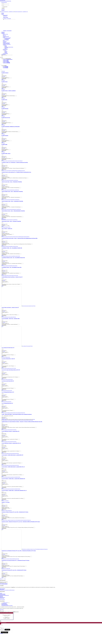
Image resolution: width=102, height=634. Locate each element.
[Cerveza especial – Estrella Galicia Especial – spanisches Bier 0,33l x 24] (52, 465)
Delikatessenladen (5, 17)
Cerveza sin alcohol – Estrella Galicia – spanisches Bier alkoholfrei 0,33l (13, 478)
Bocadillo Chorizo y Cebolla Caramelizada (9, 90)
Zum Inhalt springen (2, 0)
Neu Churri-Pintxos (4, 603)
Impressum (1, 596)
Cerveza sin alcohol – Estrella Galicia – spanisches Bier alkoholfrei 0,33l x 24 (14, 490)
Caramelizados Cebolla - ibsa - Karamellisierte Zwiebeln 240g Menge (10, 253)
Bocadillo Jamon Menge (5, 104)
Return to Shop (7, 629)
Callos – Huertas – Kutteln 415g (7, 228)
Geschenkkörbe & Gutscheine (7, 37)
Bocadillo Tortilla (4, 144)
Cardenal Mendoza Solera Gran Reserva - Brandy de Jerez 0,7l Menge (10, 284)
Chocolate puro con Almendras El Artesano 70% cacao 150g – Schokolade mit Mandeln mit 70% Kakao (19, 550)
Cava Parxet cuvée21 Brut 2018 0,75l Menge (7, 388)
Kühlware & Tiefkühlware (6, 42)
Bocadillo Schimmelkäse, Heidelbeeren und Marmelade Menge (9, 131)
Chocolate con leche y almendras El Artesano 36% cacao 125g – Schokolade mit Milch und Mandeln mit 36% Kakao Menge (17, 527)
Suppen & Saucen (5, 49)
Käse (3, 40)
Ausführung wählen (4, 419)
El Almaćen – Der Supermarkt (7, 30)
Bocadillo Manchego (5, 108)
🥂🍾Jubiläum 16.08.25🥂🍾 (5, 602)
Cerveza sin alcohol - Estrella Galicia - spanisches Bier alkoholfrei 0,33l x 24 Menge (12, 498)
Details (2, 79)
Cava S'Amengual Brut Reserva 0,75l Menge (7, 399)
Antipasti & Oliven (5, 34)
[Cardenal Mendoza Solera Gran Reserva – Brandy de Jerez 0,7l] (52, 275)
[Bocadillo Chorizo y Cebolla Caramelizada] (52, 89)
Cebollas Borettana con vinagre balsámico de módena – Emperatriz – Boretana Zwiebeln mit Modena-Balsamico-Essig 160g (22, 421)
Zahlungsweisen (2, 598)
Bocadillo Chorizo (4, 81)
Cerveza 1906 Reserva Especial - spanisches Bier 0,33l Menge (9, 439)
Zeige (5, 66)
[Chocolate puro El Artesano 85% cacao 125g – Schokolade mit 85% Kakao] (52, 568)
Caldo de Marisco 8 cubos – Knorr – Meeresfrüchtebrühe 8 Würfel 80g (13, 210)
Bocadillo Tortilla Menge (5, 149)
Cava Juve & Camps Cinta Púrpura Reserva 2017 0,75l (11, 369)
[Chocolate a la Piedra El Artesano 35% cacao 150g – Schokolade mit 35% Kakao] (52, 510)
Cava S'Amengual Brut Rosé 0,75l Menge (7, 410)
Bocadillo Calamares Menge (5, 77)
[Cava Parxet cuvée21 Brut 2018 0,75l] (52, 379)
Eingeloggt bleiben (4, 6)
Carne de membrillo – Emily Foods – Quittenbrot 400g (11, 318)
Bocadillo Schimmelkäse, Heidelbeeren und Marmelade (11, 126)
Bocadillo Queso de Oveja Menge (6, 122)
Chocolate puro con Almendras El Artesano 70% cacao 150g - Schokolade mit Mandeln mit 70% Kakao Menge (16, 556)
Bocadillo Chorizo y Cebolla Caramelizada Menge (8, 95)
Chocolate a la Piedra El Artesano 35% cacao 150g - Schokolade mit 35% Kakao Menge (13, 517)
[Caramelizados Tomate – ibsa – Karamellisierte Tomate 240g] (52, 265)
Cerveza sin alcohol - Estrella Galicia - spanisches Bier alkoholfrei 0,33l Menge (12, 486)
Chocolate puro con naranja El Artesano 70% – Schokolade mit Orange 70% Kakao (15, 560)
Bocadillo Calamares (5, 72)
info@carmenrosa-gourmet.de (3, 583)
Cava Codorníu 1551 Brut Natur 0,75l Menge (7, 354)
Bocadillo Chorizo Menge (5, 86)
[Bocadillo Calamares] (52, 71)
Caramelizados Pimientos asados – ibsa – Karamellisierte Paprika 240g (13, 257)
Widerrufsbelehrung (2, 597)
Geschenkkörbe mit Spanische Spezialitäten (7, 605)
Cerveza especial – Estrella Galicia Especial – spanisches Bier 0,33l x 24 (13, 466)
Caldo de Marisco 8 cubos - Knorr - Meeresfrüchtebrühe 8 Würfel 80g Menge (11, 216)
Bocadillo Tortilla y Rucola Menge (6, 158)
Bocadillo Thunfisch (5, 135)
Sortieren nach (7, 59)
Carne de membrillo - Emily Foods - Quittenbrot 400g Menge (9, 324)
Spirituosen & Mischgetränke (7, 44)
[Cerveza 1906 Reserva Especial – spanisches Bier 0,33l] (52, 429)
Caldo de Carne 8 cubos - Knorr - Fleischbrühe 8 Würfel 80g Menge (10, 187)
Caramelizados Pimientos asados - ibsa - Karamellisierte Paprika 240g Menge (11, 263)
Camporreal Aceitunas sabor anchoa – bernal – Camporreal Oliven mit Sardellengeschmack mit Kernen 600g (19, 238)
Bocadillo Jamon (4, 99)
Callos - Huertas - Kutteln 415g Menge (6, 234)
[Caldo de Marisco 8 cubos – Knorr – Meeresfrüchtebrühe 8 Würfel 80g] (52, 209)
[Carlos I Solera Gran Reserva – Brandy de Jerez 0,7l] (52, 296)
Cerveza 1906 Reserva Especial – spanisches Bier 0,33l (10, 431)
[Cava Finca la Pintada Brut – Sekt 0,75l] (52, 357)
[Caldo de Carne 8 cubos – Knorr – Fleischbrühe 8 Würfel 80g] (52, 180)
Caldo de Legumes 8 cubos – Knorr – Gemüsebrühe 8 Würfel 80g (12, 201)
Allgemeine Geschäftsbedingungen (4, 595)
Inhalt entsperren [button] (2, 589)
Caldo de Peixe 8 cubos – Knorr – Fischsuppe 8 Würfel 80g (11, 221)
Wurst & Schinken (5, 53)
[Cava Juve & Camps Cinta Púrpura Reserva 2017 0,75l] (52, 368)
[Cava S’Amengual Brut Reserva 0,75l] (52, 390)
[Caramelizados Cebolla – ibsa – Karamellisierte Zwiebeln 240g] (52, 246)
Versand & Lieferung (2, 594)
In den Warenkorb (4, 78)
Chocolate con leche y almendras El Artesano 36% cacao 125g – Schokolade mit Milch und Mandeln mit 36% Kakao (21, 521)
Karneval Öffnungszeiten (5, 604)
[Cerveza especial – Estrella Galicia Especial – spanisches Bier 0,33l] (52, 453)
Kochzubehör (5, 41)
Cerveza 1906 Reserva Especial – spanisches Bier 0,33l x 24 (11, 443)
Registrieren (3, 9)
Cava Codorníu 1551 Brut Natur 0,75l (8, 347)
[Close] (0, 610)
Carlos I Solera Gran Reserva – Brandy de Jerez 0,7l (10, 307)
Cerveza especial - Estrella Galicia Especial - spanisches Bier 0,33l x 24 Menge (11, 474)
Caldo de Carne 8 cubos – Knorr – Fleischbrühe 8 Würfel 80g (12, 181)
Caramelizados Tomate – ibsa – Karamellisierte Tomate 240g (11, 267)
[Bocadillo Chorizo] (52, 80)
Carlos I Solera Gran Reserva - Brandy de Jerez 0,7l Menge (9, 314)
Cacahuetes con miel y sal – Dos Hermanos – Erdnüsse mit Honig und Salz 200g (15, 162)
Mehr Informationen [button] (2, 588)
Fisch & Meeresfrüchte (6, 36)
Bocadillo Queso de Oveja (6, 117)
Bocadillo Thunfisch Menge (5, 140)
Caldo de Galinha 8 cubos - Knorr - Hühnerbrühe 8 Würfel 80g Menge (10, 197)
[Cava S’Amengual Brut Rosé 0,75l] (52, 401)
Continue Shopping (4, 632)
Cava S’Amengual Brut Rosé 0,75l (7, 403)
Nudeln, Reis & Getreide (6, 43)
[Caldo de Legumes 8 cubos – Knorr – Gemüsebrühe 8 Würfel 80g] (52, 199)
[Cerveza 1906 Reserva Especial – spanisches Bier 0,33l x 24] (52, 441)
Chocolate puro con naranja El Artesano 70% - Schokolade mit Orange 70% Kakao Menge (13, 566)
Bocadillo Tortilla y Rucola (6, 153)
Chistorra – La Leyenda (5, 502)
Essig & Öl (4, 35)
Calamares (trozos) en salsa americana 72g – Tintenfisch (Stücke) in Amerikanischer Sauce (16, 172)
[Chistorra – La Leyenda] (52, 500)
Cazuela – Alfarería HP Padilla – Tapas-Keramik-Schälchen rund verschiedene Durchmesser (17, 414)
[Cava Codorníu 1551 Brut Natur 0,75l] (52, 336)
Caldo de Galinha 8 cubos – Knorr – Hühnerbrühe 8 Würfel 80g (12, 191)
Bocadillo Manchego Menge (5, 113)
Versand (4, 76)
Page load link (2, 609)
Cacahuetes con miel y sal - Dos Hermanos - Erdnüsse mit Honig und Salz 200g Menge (13, 168)
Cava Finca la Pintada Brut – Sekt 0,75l (8, 358)
